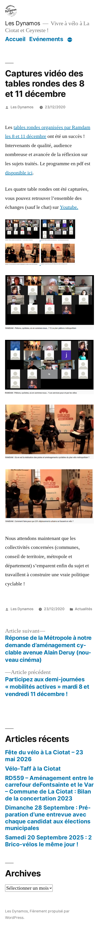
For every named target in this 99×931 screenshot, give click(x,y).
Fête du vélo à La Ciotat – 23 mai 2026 (44, 756)
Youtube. (69, 207)
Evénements (46, 39)
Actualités (83, 609)
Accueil (15, 39)
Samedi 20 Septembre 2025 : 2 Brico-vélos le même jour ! (48, 841)
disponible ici (18, 173)
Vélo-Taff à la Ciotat (33, 768)
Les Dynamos (22, 23)
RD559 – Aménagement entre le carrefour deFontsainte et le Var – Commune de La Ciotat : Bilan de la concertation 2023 (49, 788)
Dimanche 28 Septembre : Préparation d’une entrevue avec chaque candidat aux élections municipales (48, 817)
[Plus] (70, 40)
